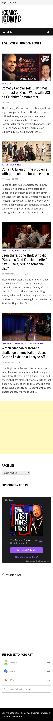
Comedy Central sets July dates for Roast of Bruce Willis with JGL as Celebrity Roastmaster (26, 92)
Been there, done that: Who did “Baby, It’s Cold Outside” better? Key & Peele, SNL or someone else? (24, 262)
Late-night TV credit (12, 343)
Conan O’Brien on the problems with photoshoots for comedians (25, 171)
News (4, 83)
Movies (5, 250)
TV (9, 83)
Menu (9, 31)
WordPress (7, 716)
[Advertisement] (26, 427)
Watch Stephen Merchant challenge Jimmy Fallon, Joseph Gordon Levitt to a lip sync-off (25, 352)
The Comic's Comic (29, 712)
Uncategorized (13, 164)
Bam (19, 716)
